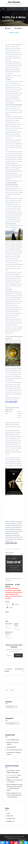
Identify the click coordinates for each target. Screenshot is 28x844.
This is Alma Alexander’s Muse (14, 750)
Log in (8, 813)
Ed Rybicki (9, 780)
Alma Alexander (14, 2)
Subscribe (18, 655)
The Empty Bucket (11, 747)
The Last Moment (12, 797)
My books (17, 584)
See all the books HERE (11, 543)
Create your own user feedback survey (13, 548)
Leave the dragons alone (13, 739)
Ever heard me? (8, 623)
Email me (7, 586)
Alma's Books (18, 28)
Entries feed (10, 816)
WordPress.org (10, 821)
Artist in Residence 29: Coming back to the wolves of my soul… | (15, 786)
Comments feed (11, 818)
